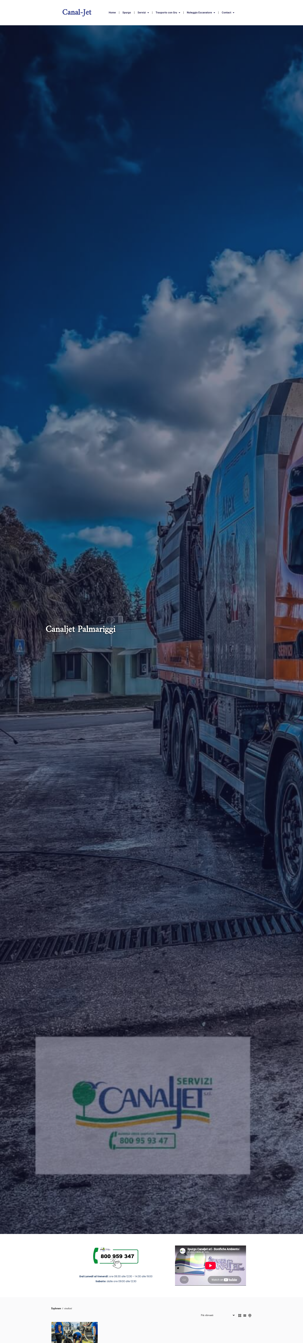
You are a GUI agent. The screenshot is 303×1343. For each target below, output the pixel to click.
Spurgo (126, 12)
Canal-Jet (76, 13)
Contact (226, 12)
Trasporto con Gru (166, 12)
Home (112, 12)
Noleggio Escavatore (199, 12)
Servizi (142, 12)
